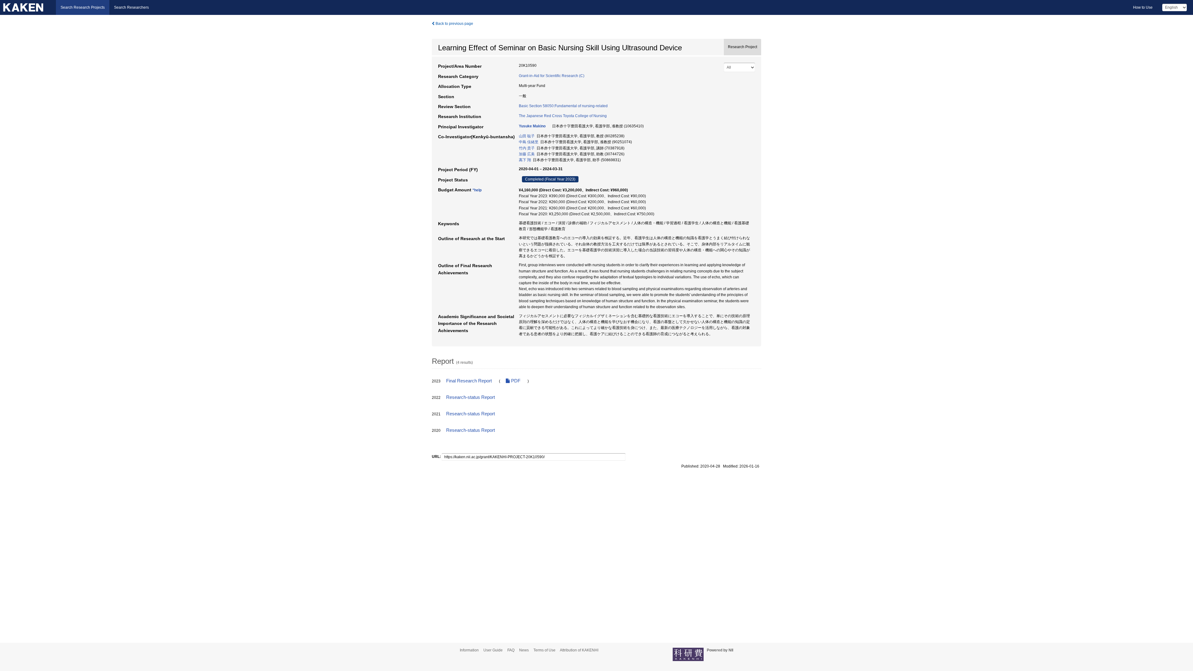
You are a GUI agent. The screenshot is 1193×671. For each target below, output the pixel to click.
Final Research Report (469, 380)
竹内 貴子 (527, 148)
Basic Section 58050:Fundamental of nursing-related (563, 106)
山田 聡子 (527, 136)
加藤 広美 (527, 154)
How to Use (1143, 7)
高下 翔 (525, 160)
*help (477, 190)
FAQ (510, 650)
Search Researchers (131, 7)
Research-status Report (470, 397)
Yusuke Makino (532, 126)
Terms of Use (544, 650)
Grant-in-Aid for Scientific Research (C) (551, 76)
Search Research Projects (83, 7)
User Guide (493, 650)
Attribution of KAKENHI (579, 650)
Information (469, 650)
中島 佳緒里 (528, 142)
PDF (515, 380)
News (524, 650)
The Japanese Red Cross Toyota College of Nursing (563, 116)
